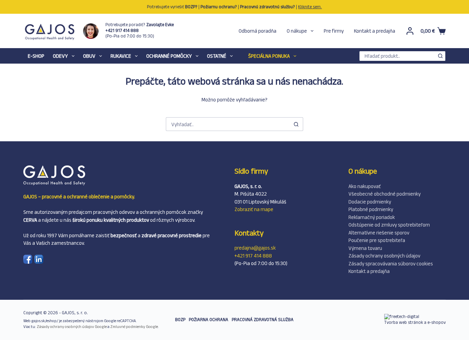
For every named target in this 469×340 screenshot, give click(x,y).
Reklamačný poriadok (371, 217)
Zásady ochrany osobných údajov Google (72, 327)
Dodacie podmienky (369, 202)
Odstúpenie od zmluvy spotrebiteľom (389, 225)
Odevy (60, 56)
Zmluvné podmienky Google (134, 327)
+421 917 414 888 (253, 256)
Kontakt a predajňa (374, 31)
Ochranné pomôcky (169, 56)
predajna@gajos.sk (255, 248)
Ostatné (216, 56)
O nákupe (297, 31)
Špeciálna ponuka (269, 56)
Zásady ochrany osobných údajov (384, 256)
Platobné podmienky (370, 209)
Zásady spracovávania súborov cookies (390, 263)
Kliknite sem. (310, 6)
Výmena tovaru (365, 248)
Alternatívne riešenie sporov (378, 232)
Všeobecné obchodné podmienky (384, 194)
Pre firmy (334, 31)
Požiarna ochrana (208, 319)
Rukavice (121, 56)
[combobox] (397, 56)
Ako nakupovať (364, 186)
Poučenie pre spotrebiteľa (376, 240)
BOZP (180, 319)
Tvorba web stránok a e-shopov (415, 322)
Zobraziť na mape (254, 209)
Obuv (89, 56)
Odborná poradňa (257, 31)
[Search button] (440, 56)
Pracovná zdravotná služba (263, 319)
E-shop (36, 56)
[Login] (410, 31)
